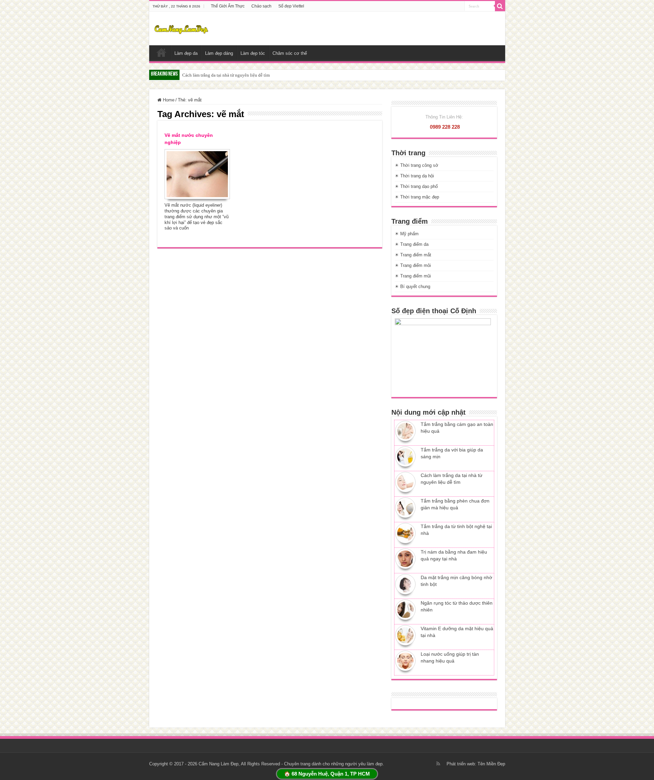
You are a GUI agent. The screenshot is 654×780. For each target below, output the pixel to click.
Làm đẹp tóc (252, 53)
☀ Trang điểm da (412, 244)
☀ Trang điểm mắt (413, 254)
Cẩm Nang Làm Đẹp (218, 763)
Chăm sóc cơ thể (289, 53)
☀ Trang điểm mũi (413, 275)
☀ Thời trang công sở (416, 165)
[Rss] (438, 764)
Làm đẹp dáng (219, 53)
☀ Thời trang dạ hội (414, 175)
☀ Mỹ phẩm (407, 233)
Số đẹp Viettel (291, 6)
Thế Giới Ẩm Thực (228, 6)
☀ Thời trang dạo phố (416, 186)
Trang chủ (161, 52)
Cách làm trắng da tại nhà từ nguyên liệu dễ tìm (226, 75)
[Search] (500, 6)
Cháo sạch (261, 6)
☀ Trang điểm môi (413, 265)
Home (167, 99)
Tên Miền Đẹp (491, 763)
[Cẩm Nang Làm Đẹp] (181, 28)
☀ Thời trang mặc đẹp (417, 197)
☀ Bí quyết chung (412, 286)
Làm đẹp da (186, 53)
